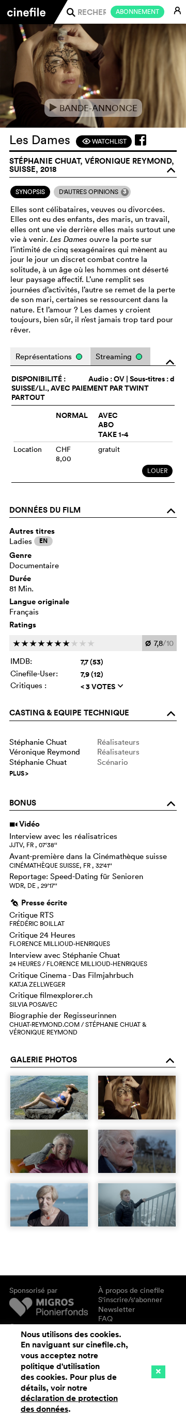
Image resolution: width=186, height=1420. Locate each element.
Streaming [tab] (115, 356)
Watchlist (104, 141)
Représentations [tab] (45, 356)
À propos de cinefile (131, 1290)
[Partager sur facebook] (140, 140)
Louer (157, 470)
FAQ (105, 1318)
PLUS (18, 773)
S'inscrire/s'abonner (130, 1299)
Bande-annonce (93, 107)
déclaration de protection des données (69, 1403)
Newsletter (116, 1309)
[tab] (30, 192)
